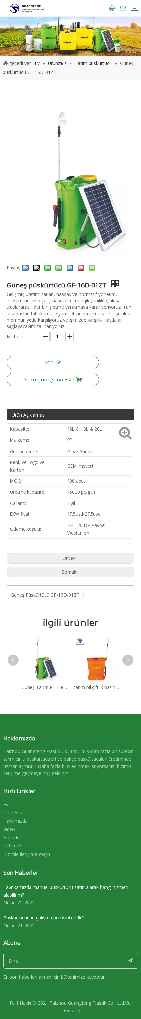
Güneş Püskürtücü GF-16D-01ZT (45, 595)
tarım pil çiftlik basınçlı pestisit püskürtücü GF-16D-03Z (97, 687)
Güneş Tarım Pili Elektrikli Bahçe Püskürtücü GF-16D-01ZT (44, 687)
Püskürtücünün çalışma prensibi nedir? (43, 918)
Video (9, 829)
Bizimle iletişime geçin (26, 854)
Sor (48, 362)
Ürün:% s (12, 812)
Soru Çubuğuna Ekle (49, 379)
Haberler (12, 837)
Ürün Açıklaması (29, 415)
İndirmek (12, 846)
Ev (5, 804)
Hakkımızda (15, 821)
